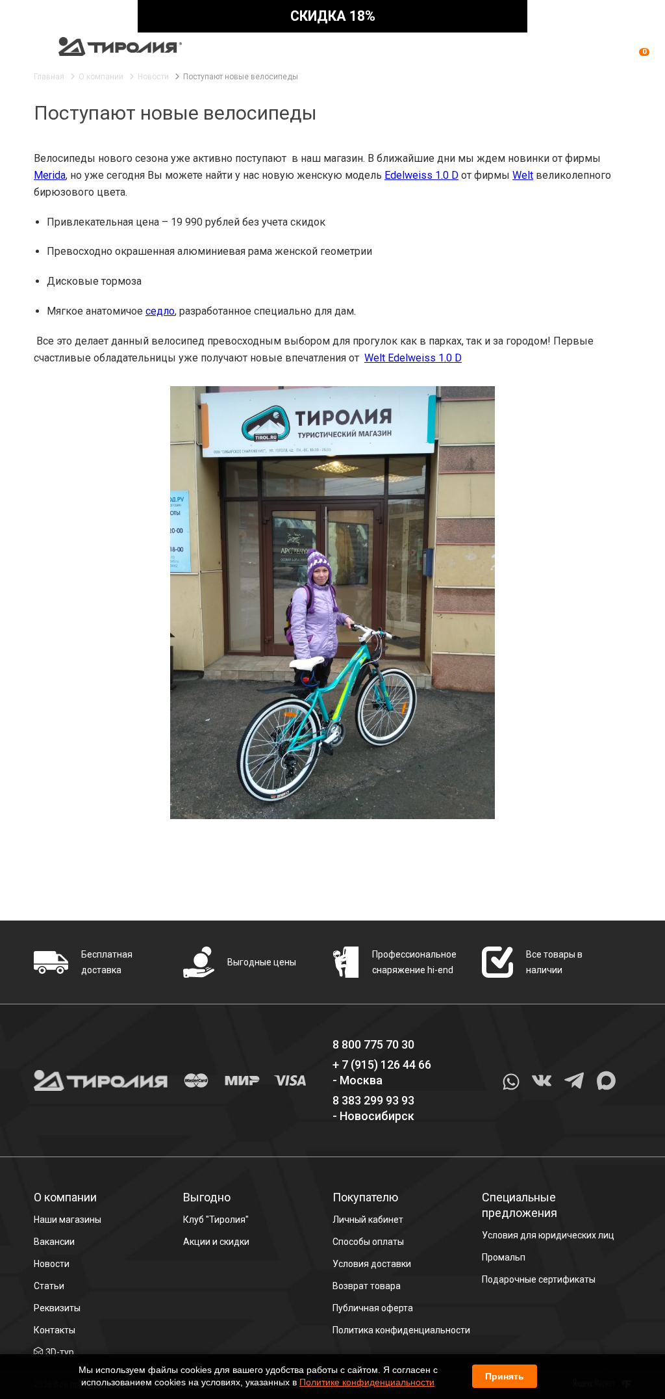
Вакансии (54, 1241)
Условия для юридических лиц (548, 1235)
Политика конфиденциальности (401, 1330)
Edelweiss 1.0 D (421, 175)
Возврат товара (366, 1286)
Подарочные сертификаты (539, 1279)
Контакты (54, 1330)
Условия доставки (371, 1264)
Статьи (49, 1286)
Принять (504, 1376)
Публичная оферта (372, 1308)
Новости (51, 1264)
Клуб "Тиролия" (216, 1219)
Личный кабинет (367, 1219)
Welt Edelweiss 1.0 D (413, 358)
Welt (522, 175)
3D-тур (59, 1352)
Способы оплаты (368, 1241)
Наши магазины (67, 1219)
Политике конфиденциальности (366, 1382)
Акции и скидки (216, 1241)
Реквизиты (57, 1308)
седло (160, 311)
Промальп (503, 1257)
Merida (50, 175)
